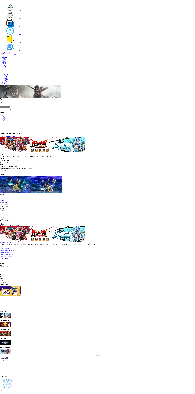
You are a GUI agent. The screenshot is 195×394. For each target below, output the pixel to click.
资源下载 (2, 200)
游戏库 (3, 83)
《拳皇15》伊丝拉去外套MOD (5, 258)
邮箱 (1, 276)
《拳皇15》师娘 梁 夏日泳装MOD (6, 248)
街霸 (5, 69)
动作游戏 (4, 62)
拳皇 (5, 68)
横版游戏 (4, 59)
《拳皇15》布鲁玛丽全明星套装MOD (7, 250)
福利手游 (4, 57)
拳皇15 (3, 116)
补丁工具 (4, 82)
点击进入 (6, 202)
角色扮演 (4, 58)
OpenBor (3, 65)
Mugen (3, 64)
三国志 (3, 119)
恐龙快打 (6, 74)
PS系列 (5, 81)
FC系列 (5, 76)
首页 (3, 56)
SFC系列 (6, 79)
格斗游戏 (4, 60)
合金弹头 (6, 73)
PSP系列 (5, 80)
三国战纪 (4, 114)
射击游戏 (4, 61)
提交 (1, 280)
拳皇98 (3, 126)
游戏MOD (7, 130)
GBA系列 (6, 78)
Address (1, 278)
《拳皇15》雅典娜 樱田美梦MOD (6, 260)
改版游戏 (4, 63)
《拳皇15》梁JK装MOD (4, 252)
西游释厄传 (6, 75)
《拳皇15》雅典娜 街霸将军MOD (6, 246)
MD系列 (5, 77)
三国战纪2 (4, 117)
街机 (5, 67)
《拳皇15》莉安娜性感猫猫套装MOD (7, 256)
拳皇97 (3, 120)
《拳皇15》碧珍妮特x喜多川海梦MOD (7, 254)
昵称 (1, 274)
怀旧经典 (4, 66)
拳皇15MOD (12, 136)
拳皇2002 (4, 121)
